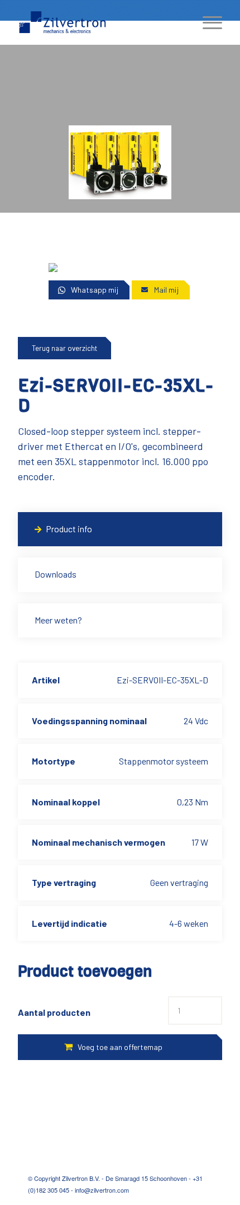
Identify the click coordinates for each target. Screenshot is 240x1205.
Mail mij (166, 289)
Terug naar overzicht (64, 348)
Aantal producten (54, 1012)
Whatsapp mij (94, 289)
